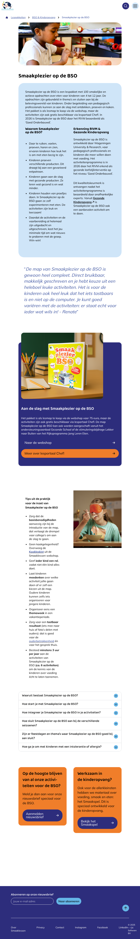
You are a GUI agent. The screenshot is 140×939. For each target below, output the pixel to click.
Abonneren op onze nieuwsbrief (32, 895)
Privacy (41, 927)
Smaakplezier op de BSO (75, 17)
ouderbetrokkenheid (41, 641)
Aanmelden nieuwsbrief (35, 815)
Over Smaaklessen (18, 929)
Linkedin (123, 927)
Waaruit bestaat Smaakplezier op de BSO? (50, 696)
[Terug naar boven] (125, 908)
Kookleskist (36, 551)
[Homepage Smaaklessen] (7, 5)
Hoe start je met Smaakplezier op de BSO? (50, 704)
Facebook (102, 927)
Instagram (80, 927)
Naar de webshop (38, 443)
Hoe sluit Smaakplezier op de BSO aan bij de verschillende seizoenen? (60, 723)
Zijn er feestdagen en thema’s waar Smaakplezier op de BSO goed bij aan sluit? (67, 736)
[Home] (6, 17)
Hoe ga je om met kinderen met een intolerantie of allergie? (61, 747)
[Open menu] (135, 6)
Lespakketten (18, 17)
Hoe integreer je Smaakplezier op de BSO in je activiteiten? (61, 713)
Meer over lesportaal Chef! (44, 453)
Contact (59, 927)
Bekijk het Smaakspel (89, 823)
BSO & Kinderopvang (43, 17)
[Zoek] (125, 6)
